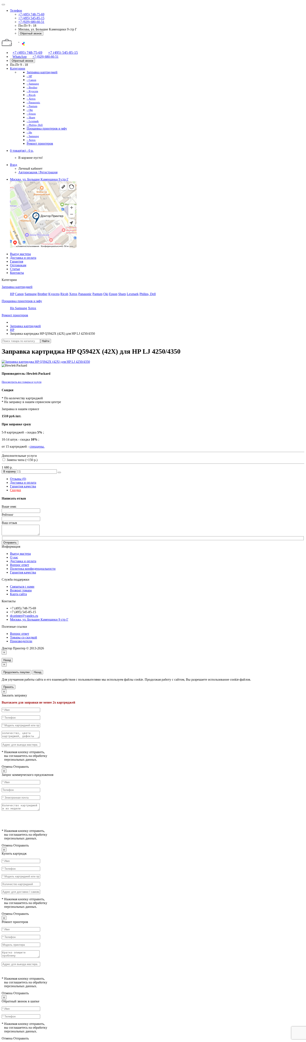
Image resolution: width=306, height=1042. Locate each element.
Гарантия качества (23, 486)
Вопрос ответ (19, 565)
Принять (8, 687)
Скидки (15, 490)
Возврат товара (21, 590)
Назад (7, 660)
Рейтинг (8, 514)
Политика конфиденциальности (33, 568)
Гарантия (16, 261)
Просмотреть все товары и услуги (21, 381)
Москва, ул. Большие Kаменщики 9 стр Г (39, 179)
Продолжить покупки (16, 672)
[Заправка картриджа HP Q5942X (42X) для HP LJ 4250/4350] (46, 361)
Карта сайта (18, 594)
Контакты (17, 272)
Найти (45, 341)
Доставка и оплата (23, 257)
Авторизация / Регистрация (37, 172)
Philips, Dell (147, 294)
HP (12, 294)
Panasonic (85, 294)
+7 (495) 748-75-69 (31, 14)
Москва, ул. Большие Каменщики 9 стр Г (39, 619)
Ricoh (64, 294)
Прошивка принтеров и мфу (22, 301)
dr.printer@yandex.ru (24, 615)
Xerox (73, 294)
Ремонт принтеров (15, 315)
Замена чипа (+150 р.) (21, 460)
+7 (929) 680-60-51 (31, 22)
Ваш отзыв (9, 523)
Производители (21, 641)
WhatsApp (19, 56)
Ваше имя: (9, 506)
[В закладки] (59, 472)
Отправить (10, 542)
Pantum (97, 294)
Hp (12, 308)
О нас (14, 557)
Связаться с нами (22, 586)
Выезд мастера (20, 254)
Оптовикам (18, 265)
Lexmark (133, 294)
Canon (19, 294)
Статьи (15, 269)
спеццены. (37, 446)
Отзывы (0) (18, 479)
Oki (105, 294)
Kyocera (54, 294)
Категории (17, 68)
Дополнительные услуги (19, 455)
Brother (42, 294)
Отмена (7, 766)
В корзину (9, 471)
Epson (113, 294)
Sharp (122, 294)
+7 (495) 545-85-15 (31, 18)
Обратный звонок (31, 33)
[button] (22, 150)
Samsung (31, 294)
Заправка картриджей (17, 287)
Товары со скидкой (23, 637)
